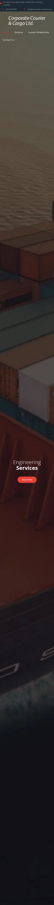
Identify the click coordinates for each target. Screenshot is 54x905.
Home (6, 32)
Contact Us (8, 40)
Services (19, 32)
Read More (27, 479)
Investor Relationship (38, 32)
